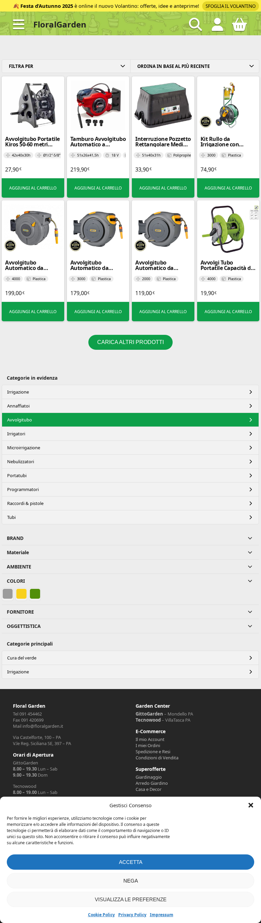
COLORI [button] (16, 581)
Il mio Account (150, 739)
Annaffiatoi (18, 406)
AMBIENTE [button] (19, 566)
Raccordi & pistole (25, 503)
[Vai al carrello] (239, 27)
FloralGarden (59, 24)
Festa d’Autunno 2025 (46, 5)
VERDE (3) (35, 594)
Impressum (161, 915)
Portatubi (17, 475)
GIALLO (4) (21, 594)
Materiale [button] (18, 552)
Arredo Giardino (152, 783)
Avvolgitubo (19, 420)
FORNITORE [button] (20, 612)
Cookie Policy (101, 915)
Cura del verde (21, 658)
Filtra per (21, 66)
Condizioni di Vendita (157, 758)
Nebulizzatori (20, 461)
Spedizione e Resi (153, 751)
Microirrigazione (23, 448)
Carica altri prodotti (130, 342)
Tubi (11, 517)
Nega (130, 881)
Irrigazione (18, 392)
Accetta (130, 862)
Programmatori (23, 489)
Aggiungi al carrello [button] (32, 188)
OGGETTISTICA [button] (24, 626)
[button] (250, 805)
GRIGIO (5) (8, 594)
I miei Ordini (148, 745)
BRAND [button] (15, 538)
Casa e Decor (148, 789)
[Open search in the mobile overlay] (195, 24)
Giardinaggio (149, 777)
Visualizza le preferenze (131, 899)
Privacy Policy (132, 915)
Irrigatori (16, 434)
